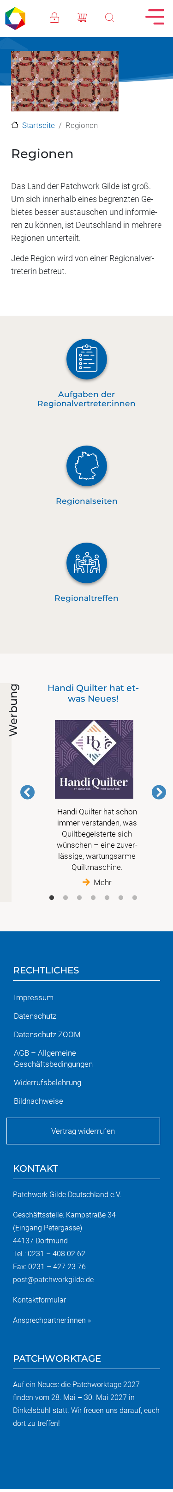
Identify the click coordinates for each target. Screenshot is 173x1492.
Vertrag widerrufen (83, 1131)
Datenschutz (35, 1016)
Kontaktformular (39, 1300)
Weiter (158, 792)
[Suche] (119, 16)
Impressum (34, 997)
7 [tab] (134, 898)
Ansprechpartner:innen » (52, 1320)
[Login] (64, 16)
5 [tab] (107, 898)
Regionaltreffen (86, 598)
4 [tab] (93, 898)
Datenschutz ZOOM (47, 1034)
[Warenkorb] (91, 16)
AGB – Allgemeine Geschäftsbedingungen (53, 1058)
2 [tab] (65, 898)
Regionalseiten (87, 501)
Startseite (38, 125)
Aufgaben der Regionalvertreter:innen (86, 399)
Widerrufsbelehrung (47, 1082)
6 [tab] (120, 898)
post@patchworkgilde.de (53, 1279)
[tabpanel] (93, 785)
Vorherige (27, 792)
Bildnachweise (38, 1101)
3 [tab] (79, 898)
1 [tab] (51, 898)
